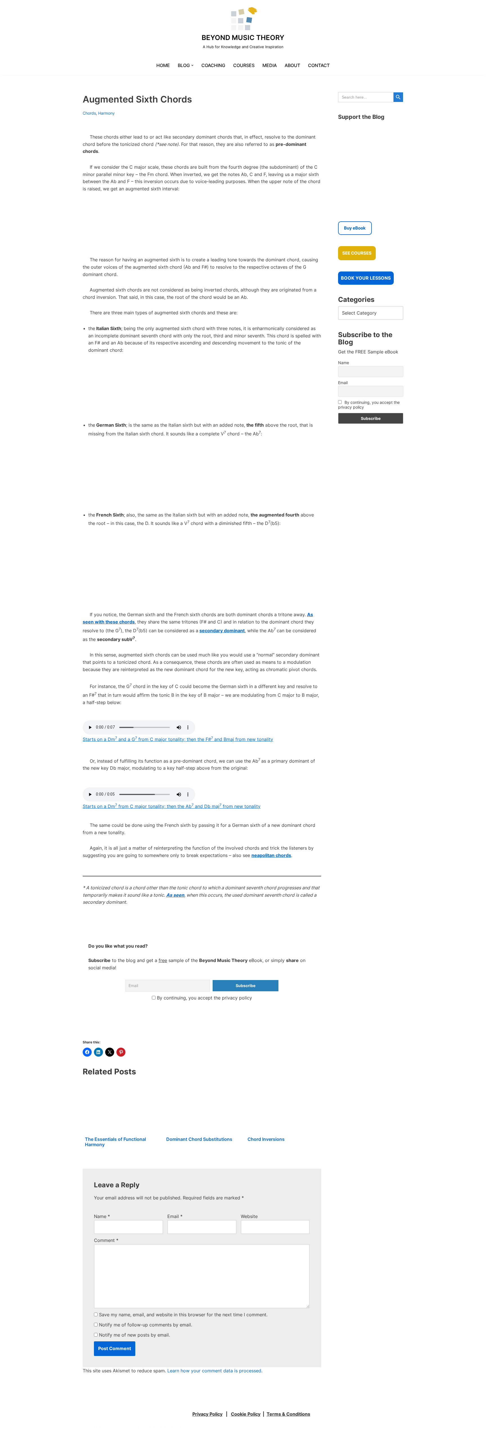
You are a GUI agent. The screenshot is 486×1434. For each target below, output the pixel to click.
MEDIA (269, 65)
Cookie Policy (245, 1414)
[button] (192, 65)
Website (249, 1216)
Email (175, 1216)
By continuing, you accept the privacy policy (204, 998)
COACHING (213, 65)
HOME (163, 65)
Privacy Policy (207, 1414)
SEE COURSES (357, 253)
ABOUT (292, 65)
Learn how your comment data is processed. (214, 1370)
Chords (89, 113)
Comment (106, 1240)
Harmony (106, 113)
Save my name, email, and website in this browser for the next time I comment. (183, 1314)
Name (102, 1216)
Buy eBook (355, 228)
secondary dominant (222, 630)
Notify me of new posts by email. (134, 1335)
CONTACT (319, 65)
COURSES (244, 65)
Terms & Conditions (288, 1414)
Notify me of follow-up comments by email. (145, 1325)
